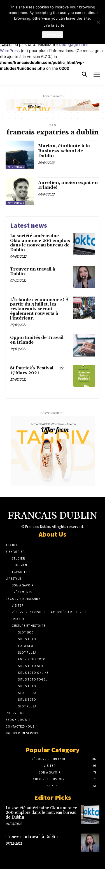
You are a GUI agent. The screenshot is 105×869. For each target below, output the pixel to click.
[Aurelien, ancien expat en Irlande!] (20, 191)
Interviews (15, 167)
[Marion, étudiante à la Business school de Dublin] (20, 155)
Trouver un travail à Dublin (32, 272)
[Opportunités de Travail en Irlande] (84, 345)
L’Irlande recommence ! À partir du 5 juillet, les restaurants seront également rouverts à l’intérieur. (39, 309)
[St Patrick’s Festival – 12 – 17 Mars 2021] (84, 376)
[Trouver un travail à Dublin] (84, 277)
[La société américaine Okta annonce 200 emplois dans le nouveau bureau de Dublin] (84, 244)
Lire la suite (53, 25)
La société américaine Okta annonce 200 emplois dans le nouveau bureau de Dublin (40, 243)
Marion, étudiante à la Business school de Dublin (64, 151)
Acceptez (52, 34)
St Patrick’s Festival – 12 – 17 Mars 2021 (39, 370)
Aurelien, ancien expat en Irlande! (68, 185)
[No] (98, 22)
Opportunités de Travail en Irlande (37, 340)
